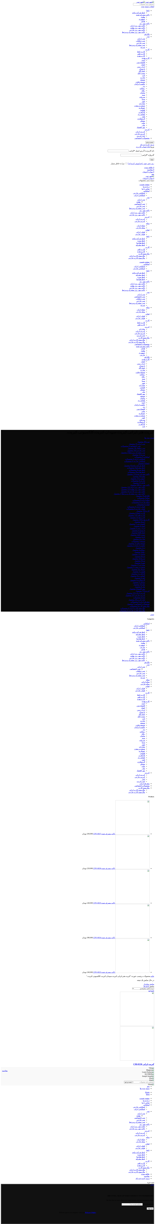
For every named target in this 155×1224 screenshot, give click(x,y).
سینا (143, 99)
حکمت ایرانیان (139, 84)
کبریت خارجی (140, 134)
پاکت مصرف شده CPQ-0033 (104, 972)
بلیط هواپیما (140, 243)
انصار (143, 65)
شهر (143, 101)
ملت (143, 123)
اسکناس (146, 623)
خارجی (142, 355)
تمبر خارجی (140, 43)
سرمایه (142, 97)
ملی (143, 125)
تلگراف (147, 34)
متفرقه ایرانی (144, 784)
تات (143, 75)
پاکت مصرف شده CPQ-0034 (104, 938)
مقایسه (147, 1176)
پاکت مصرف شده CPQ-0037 (104, 834)
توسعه (142, 80)
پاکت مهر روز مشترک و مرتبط (133, 32)
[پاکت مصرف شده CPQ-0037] (132, 834)
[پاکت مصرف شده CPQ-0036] (132, 868)
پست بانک (141, 73)
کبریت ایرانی (140, 132)
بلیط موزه (141, 241)
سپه (143, 95)
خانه (152, 976)
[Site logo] (149, 2)
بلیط (148, 10)
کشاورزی (141, 114)
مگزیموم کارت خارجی (136, 258)
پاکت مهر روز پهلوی (137, 28)
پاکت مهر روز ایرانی (137, 26)
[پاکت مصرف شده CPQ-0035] (132, 903)
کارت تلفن (141, 54)
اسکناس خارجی (139, 193)
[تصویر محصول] (137, 1060)
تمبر (148, 36)
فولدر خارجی (140, 234)
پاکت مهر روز (144, 23)
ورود (151, 159)
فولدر (147, 686)
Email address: (148, 1204)
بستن (152, 614)
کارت (147, 49)
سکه (148, 680)
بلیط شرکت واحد (138, 13)
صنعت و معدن (139, 106)
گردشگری (141, 119)
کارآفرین (141, 112)
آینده (143, 60)
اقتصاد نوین (141, 62)
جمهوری (142, 19)
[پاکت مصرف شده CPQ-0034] (132, 938)
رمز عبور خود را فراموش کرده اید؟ (141, 164)
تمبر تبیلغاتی (140, 41)
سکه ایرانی (141, 226)
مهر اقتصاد (141, 127)
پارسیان (142, 69)
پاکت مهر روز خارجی (137, 30)
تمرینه (142, 47)
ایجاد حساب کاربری (143, 147)
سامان (142, 93)
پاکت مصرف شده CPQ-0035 (104, 903)
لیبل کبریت (141, 136)
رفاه (143, 91)
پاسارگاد (142, 71)
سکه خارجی (140, 228)
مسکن (142, 121)
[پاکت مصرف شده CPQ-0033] (132, 972)
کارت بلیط (141, 52)
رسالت (142, 88)
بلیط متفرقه (140, 245)
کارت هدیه (141, 56)
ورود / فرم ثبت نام (143, 1178)
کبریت (147, 129)
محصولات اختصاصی (142, 138)
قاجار (143, 21)
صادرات (142, 104)
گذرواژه (148, 155)
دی (144, 86)
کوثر (143, 116)
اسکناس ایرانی (139, 195)
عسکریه (142, 108)
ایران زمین (141, 67)
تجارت (142, 78)
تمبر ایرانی (141, 39)
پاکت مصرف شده (143, 15)
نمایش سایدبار (149, 984)
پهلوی (143, 17)
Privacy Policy (90, 1213)
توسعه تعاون (140, 82)
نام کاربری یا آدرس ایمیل (141, 151)
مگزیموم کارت (144, 788)
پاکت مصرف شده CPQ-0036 (104, 868)
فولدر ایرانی (140, 232)
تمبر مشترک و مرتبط (137, 45)
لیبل (143, 779)
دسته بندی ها (149, 438)
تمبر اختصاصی (139, 204)
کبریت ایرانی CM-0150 (143, 1064)
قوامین (142, 110)
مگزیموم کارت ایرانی (137, 256)
